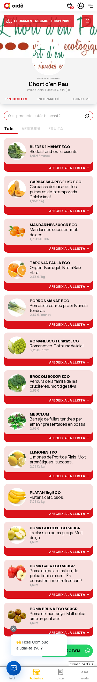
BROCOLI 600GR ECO (50, 376)
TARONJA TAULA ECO (50, 262)
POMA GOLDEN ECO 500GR (55, 528)
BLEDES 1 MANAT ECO (50, 146)
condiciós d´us (81, 664)
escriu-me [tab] (81, 99)
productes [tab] (16, 99)
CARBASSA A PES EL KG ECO (55, 182)
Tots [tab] (8, 128)
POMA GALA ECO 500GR (52, 566)
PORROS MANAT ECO (49, 300)
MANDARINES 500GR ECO (53, 224)
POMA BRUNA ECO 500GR (54, 609)
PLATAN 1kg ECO (45, 492)
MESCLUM (39, 414)
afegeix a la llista (68, 168)
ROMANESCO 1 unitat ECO (54, 341)
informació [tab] (48, 99)
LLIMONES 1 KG (43, 452)
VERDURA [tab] (31, 128)
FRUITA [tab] (55, 128)
